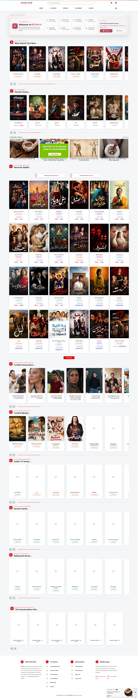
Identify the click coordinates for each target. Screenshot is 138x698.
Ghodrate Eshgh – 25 (95, 640)
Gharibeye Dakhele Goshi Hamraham (94, 445)
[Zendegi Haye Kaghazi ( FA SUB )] (17, 428)
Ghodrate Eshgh (95, 75)
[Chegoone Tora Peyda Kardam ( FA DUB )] (55, 571)
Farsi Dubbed (54, 678)
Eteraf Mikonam (18, 122)
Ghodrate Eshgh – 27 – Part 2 (18, 641)
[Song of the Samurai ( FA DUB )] (113, 524)
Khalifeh (79, 299)
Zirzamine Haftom (113, 493)
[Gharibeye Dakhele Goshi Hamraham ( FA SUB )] (94, 428)
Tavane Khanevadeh (99, 213)
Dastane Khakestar (59, 256)
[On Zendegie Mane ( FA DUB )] (18, 281)
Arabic (52, 686)
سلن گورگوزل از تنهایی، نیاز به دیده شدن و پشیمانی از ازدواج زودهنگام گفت (37, 397)
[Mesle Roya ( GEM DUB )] (58, 195)
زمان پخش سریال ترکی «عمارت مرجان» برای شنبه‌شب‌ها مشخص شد (95, 397)
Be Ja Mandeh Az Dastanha (56, 445)
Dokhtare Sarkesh (58, 299)
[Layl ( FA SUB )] (18, 324)
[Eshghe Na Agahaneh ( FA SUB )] (36, 428)
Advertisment (79, 670)
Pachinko (94, 541)
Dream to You (55, 541)
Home (41, 8)
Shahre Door (39, 256)
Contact (120, 30)
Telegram (107, 30)
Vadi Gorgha (39, 299)
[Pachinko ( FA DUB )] (94, 524)
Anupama (119, 213)
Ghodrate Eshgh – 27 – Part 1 (37, 641)
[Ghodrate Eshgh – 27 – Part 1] (37, 625)
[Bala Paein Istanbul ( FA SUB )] (18, 58)
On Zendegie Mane (18, 299)
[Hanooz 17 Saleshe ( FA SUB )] (75, 58)
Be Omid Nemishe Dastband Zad (59, 342)
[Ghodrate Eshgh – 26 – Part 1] (76, 625)
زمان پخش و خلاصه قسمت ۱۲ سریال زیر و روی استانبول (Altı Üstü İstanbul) (56, 397)
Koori (76, 122)
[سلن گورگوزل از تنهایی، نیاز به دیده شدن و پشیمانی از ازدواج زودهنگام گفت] (36, 380)
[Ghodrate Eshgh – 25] (95, 625)
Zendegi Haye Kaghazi (17, 445)
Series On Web (54, 670)
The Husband (36, 541)
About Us (77, 674)
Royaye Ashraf (99, 256)
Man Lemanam (38, 213)
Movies (65, 8)
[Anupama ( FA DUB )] (119, 195)
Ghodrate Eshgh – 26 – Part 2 (57, 641)
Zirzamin (99, 342)
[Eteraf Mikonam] (18, 107)
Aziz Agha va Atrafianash (113, 445)
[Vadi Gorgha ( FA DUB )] (38, 281)
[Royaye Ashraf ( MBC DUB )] (99, 238)
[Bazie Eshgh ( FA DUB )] (79, 195)
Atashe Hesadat (19, 256)
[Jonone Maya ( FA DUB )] (94, 571)
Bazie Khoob (75, 445)
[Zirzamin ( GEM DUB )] (99, 324)
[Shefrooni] (37, 107)
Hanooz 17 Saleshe (75, 75)
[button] (11, 84)
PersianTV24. (91, 28)
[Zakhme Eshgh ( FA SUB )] (56, 58)
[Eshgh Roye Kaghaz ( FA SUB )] (75, 477)
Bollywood (53, 682)
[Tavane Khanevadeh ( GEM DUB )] (99, 195)
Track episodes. (78, 20)
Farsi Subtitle (54, 674)
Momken (94, 493)
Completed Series (55, 666)
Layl (19, 342)
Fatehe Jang (119, 256)
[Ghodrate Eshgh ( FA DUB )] (95, 58)
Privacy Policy (79, 666)
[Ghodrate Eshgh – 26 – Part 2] (57, 625)
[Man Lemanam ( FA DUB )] (38, 195)
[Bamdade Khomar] (114, 107)
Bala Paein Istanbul (18, 75)
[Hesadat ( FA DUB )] (119, 281)
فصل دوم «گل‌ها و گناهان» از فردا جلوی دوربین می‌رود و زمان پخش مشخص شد (17, 397)
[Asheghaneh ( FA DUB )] (75, 571)
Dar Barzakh (37, 75)
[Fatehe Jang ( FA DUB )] (119, 238)
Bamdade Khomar (114, 122)
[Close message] (127, 15)
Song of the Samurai (113, 541)
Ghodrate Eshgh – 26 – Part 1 (76, 641)
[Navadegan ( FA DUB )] (113, 571)
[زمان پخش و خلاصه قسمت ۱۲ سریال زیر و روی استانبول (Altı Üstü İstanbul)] (55, 380)
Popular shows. (91, 20)
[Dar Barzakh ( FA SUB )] (37, 58)
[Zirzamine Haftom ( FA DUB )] (113, 477)
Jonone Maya (94, 588)
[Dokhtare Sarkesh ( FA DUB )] (58, 281)
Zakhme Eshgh (56, 75)
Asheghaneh (75, 588)
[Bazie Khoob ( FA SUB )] (75, 428)
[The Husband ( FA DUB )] (36, 524)
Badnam (57, 122)
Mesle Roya (59, 213)
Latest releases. (66, 28)
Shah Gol (95, 122)
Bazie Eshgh (79, 213)
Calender (78, 8)
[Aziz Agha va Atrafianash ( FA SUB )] (113, 428)
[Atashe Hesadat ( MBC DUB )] (18, 238)
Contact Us (78, 678)
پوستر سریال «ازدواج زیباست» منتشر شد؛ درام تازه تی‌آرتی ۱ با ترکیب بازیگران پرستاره (113, 397)
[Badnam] (56, 107)
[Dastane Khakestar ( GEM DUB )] (58, 238)
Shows (91, 8)
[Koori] (75, 107)
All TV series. (78, 28)
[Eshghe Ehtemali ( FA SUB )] (114, 58)
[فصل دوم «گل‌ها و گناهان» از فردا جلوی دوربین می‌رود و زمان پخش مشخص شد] (17, 380)
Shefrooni (37, 122)
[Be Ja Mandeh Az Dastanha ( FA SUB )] (55, 428)
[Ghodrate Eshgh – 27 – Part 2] (18, 625)
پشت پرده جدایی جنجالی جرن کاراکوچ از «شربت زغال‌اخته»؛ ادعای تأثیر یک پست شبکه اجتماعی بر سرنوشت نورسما (75, 397)
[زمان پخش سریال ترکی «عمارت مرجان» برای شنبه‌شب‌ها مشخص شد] (94, 380)
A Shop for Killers (17, 541)
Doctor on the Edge (75, 541)
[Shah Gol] (95, 107)
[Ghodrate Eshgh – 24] (114, 625)
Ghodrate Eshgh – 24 (114, 640)
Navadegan (113, 588)
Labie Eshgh (39, 342)
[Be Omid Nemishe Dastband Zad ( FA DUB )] (58, 324)
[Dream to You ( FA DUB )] (55, 524)
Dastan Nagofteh (99, 299)
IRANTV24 (26, 3)
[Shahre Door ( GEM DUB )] (38, 238)
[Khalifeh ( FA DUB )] (79, 281)
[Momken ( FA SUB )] (94, 477)
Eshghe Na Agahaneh (36, 445)
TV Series (53, 8)
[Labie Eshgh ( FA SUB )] (38, 324)
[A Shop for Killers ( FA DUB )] (17, 524)
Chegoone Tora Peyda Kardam (55, 588)
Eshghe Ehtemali (114, 75)
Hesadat (119, 299)
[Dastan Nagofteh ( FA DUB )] (99, 281)
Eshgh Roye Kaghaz (75, 493)
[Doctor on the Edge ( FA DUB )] (75, 524)
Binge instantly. (52, 28)
